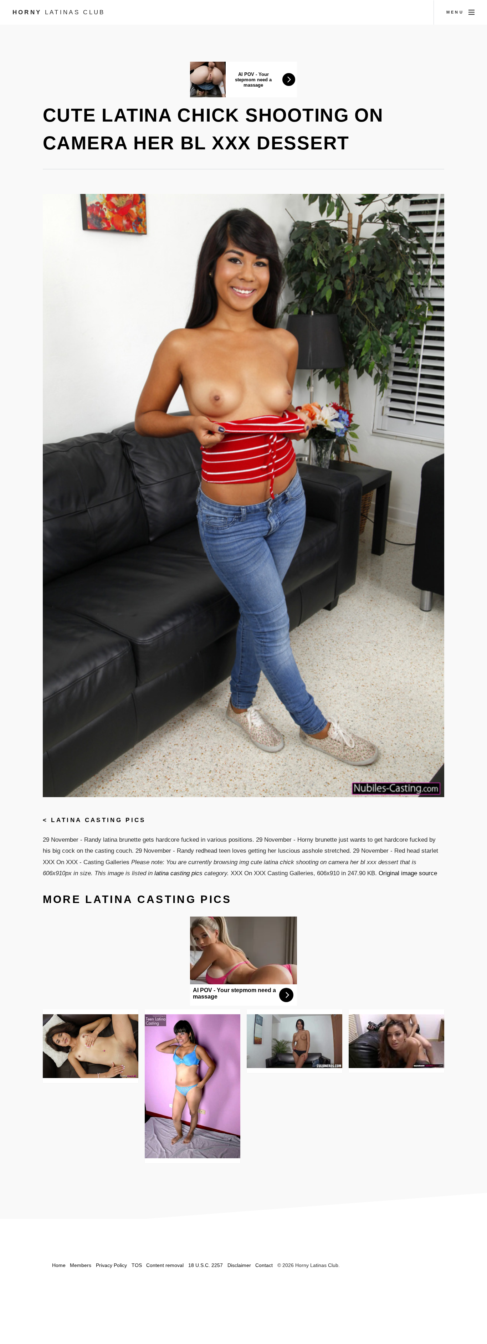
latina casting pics (98, 820)
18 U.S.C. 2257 (205, 1265)
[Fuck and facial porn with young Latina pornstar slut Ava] (91, 1046)
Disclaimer (239, 1265)
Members (80, 1265)
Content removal (165, 1265)
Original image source (408, 873)
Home (59, 1265)
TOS (137, 1265)
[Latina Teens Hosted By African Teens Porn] (193, 1086)
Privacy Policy (111, 1265)
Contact (264, 1265)
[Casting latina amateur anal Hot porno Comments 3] (295, 1041)
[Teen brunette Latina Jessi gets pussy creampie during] (397, 1041)
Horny (58, 12)
